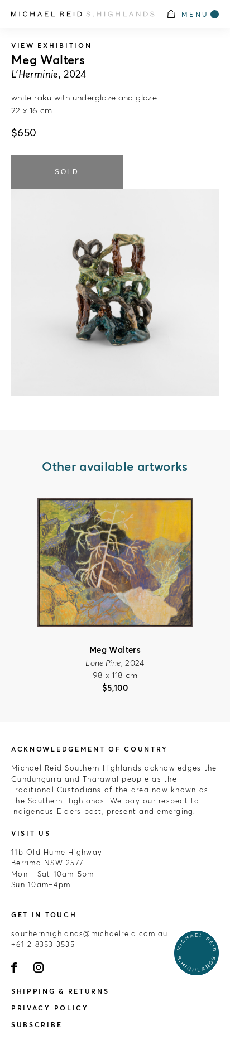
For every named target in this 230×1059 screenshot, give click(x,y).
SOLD (67, 172)
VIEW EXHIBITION (51, 45)
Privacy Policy (50, 1008)
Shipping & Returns (60, 991)
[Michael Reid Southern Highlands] (83, 14)
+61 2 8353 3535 (43, 944)
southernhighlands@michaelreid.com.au (89, 933)
